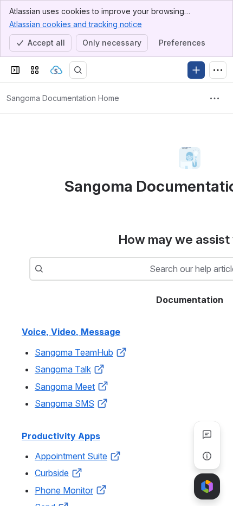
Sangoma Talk (63, 369)
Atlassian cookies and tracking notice (75, 24)
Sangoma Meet (65, 386)
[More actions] (214, 98)
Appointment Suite (71, 456)
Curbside (52, 472)
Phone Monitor (64, 490)
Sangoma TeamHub (74, 352)
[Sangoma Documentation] (56, 70)
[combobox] (49, 268)
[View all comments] (207, 434)
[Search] (78, 70)
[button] (121, 352)
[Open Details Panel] (207, 456)
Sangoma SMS (64, 403)
